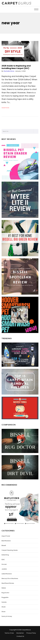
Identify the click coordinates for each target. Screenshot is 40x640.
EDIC (3, 560)
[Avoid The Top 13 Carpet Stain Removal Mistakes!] (20, 382)
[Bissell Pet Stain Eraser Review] (20, 161)
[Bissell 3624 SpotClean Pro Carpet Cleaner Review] (20, 276)
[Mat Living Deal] (20, 507)
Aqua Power (6, 536)
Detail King (5, 555)
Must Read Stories (8, 583)
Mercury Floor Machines (10, 578)
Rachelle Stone (9, 71)
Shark (4, 607)
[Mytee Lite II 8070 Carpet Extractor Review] (20, 200)
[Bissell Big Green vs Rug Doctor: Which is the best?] (20, 441)
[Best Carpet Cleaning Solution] (20, 355)
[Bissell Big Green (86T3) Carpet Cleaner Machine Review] (20, 238)
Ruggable (5, 597)
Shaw (3, 612)
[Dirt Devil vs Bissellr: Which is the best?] (20, 467)
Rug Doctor (5, 593)
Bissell (4, 545)
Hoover (4, 564)
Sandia (4, 602)
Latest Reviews (7, 574)
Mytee (4, 588)
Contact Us (20, 636)
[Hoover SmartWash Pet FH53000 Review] (20, 315)
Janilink (4, 569)
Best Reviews (6, 541)
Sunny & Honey (7, 616)
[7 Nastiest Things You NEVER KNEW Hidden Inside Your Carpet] (20, 408)
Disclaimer (20, 633)
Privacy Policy (31, 633)
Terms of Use (9, 633)
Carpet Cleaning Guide (10, 550)
